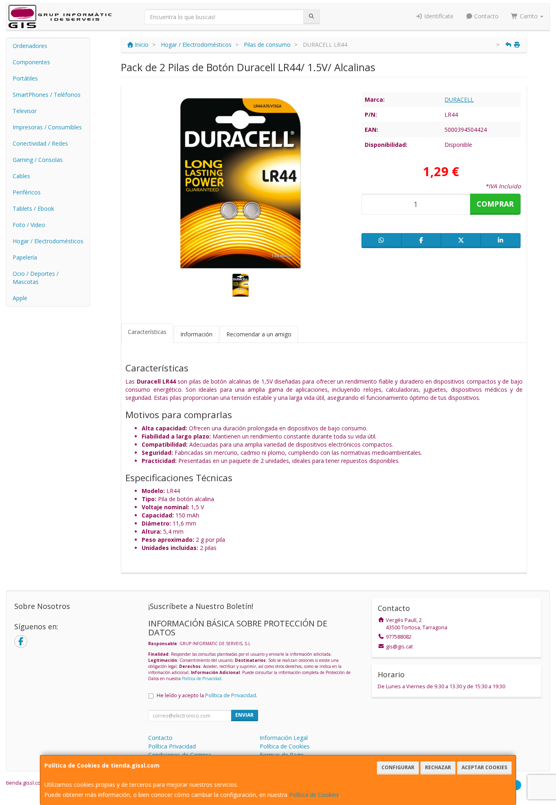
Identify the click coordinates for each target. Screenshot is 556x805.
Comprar (495, 204)
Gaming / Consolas (38, 160)
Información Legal (284, 738)
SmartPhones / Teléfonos (47, 94)
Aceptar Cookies (484, 767)
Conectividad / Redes (40, 143)
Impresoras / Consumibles (47, 127)
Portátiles (25, 78)
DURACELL (459, 99)
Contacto (486, 16)
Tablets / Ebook (33, 208)
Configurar (397, 767)
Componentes (31, 62)
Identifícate (437, 16)
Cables (21, 176)
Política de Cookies (314, 794)
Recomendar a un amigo (258, 334)
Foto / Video (29, 225)
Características (147, 332)
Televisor (25, 111)
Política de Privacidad (201, 678)
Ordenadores (30, 46)
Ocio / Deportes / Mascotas (36, 278)
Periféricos (27, 192)
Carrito (528, 16)
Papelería (25, 257)
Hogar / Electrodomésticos (48, 241)
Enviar (244, 714)
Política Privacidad (172, 746)
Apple (20, 298)
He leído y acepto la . (207, 695)
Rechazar (438, 767)
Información (196, 334)
